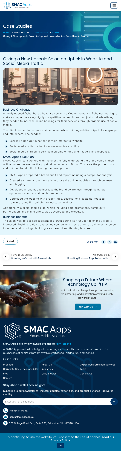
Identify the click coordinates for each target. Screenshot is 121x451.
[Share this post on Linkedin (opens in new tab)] (115, 242)
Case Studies (40, 32)
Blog (5, 373)
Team (83, 369)
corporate (20, 369)
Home (6, 32)
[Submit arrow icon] (114, 401)
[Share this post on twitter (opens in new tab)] (109, 242)
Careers (7, 378)
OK (60, 445)
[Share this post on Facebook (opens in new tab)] (103, 242)
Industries (47, 369)
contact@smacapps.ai (21, 416)
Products (8, 364)
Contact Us (86, 373)
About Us (47, 364)
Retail (55, 32)
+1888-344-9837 (19, 410)
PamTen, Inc (63, 344)
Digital (97, 364)
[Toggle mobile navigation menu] (114, 5)
